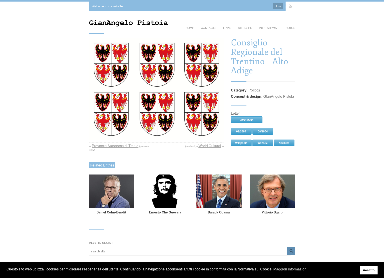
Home (190, 28)
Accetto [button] (369, 270)
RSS (290, 6)
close (278, 6)
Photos (289, 28)
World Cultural (209, 145)
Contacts (208, 28)
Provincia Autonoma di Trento (115, 145)
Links (227, 28)
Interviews (268, 28)
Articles (245, 28)
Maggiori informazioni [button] (290, 269)
